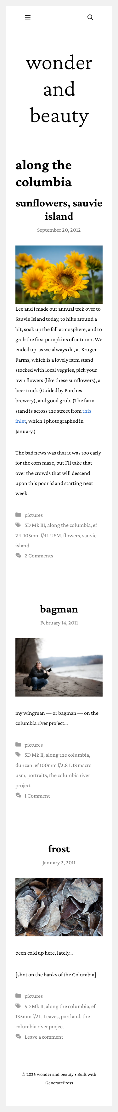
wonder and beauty (59, 88)
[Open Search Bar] (90, 18)
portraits (37, 775)
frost (59, 849)
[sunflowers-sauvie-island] (59, 275)
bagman (59, 609)
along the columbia (69, 525)
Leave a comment (44, 1037)
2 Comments (39, 555)
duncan (23, 765)
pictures (34, 515)
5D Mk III (35, 525)
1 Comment (37, 796)
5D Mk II (34, 755)
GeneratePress (59, 1082)
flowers (71, 535)
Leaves (51, 1016)
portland (70, 1016)
